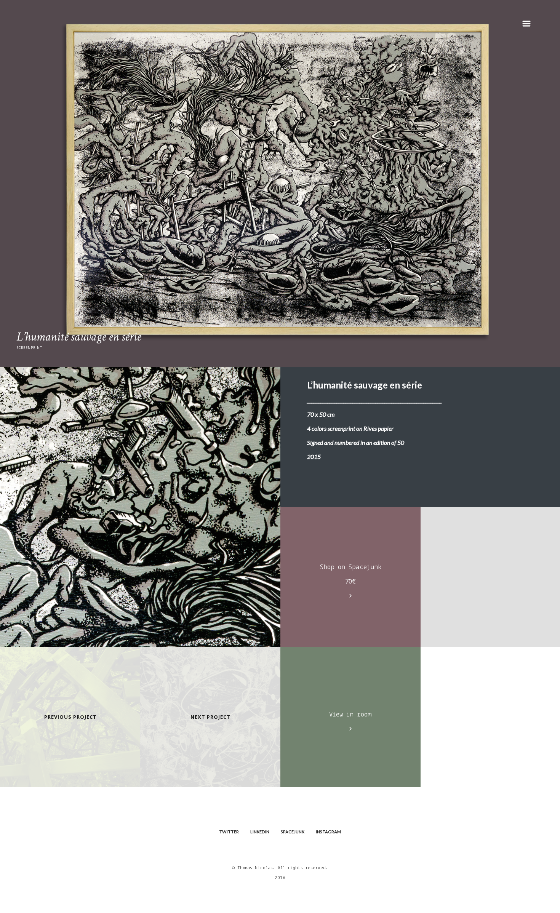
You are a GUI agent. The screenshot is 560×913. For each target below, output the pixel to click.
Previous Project (70, 716)
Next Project (210, 716)
